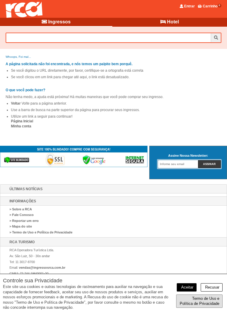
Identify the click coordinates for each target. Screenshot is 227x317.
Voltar (16, 103)
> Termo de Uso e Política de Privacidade (40, 232)
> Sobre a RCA (20, 209)
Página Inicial (22, 121)
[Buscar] (216, 37)
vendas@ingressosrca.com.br (42, 267)
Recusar (211, 287)
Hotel (172, 21)
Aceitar (186, 287)
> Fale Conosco (21, 215)
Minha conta (21, 126)
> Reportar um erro (24, 220)
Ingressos (59, 21)
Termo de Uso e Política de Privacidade (199, 301)
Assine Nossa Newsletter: (188, 155)
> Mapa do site (20, 226)
